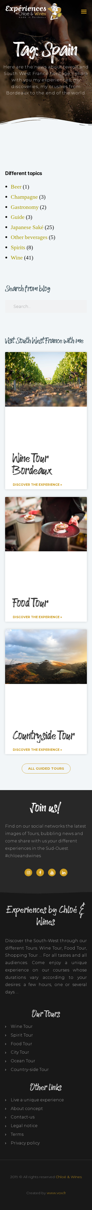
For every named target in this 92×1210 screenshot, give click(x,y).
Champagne (24, 197)
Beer (16, 186)
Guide (18, 217)
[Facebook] (40, 872)
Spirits (18, 247)
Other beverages (29, 237)
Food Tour (30, 603)
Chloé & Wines (69, 1177)
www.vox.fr (56, 1193)
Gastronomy (25, 207)
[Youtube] (52, 872)
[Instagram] (28, 872)
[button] (83, 11)
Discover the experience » (37, 485)
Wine (17, 257)
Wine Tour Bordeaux (32, 465)
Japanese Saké (27, 227)
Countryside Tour (43, 736)
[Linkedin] (63, 872)
